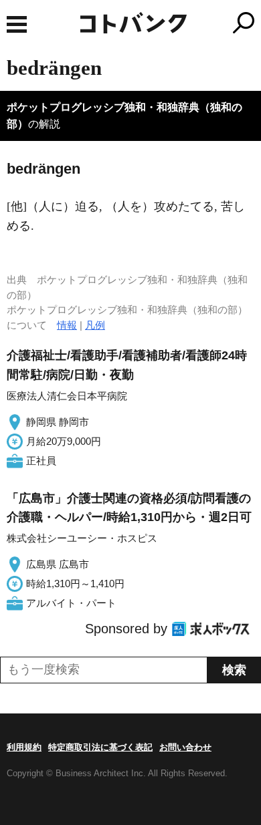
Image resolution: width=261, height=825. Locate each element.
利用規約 (24, 747)
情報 (67, 325)
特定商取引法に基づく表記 (100, 747)
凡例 (95, 325)
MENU (16, 24)
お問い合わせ (185, 747)
